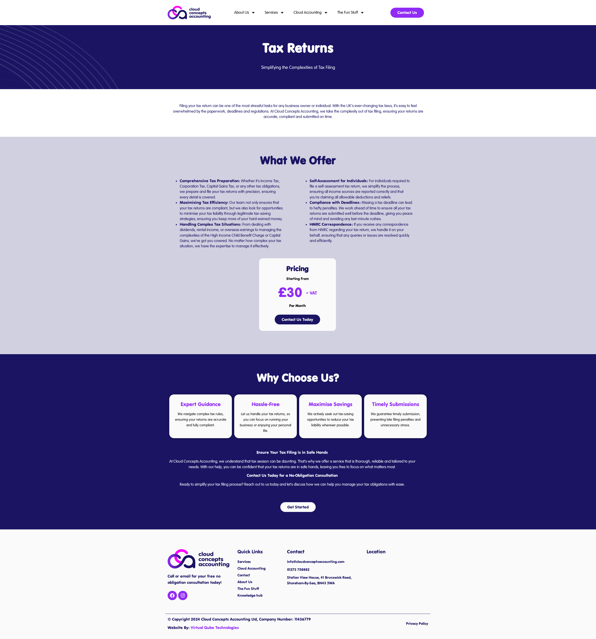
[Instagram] (182, 595)
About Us (241, 12)
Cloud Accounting (308, 12)
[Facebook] (172, 595)
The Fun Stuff (347, 12)
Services (271, 12)
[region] (60, 605)
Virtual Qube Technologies (215, 627)
